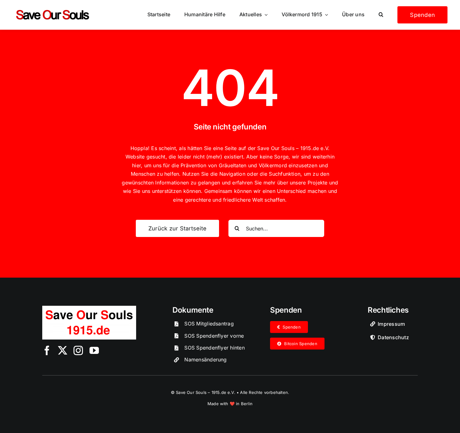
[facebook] (47, 350)
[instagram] (78, 350)
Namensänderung (205, 359)
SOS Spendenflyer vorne (214, 336)
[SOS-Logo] (89, 308)
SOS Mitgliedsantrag (209, 323)
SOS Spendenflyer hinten (214, 348)
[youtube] (94, 350)
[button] (381, 15)
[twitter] (62, 350)
